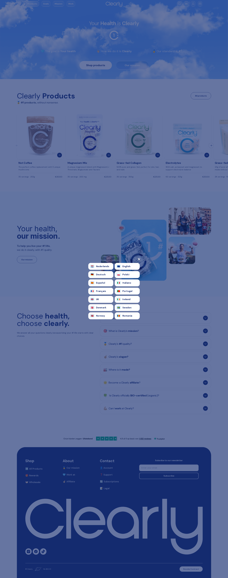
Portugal (124, 291)
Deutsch (98, 274)
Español (98, 282)
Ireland (123, 299)
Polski (123, 274)
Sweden (124, 307)
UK (95, 299)
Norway (98, 315)
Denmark (98, 307)
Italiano (124, 282)
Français (98, 291)
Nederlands (100, 266)
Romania (124, 315)
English (123, 266)
